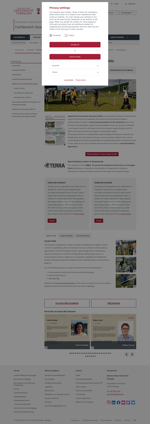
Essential (57, 35)
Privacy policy (81, 80)
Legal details (68, 80)
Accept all (75, 45)
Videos (71, 35)
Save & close (75, 57)
